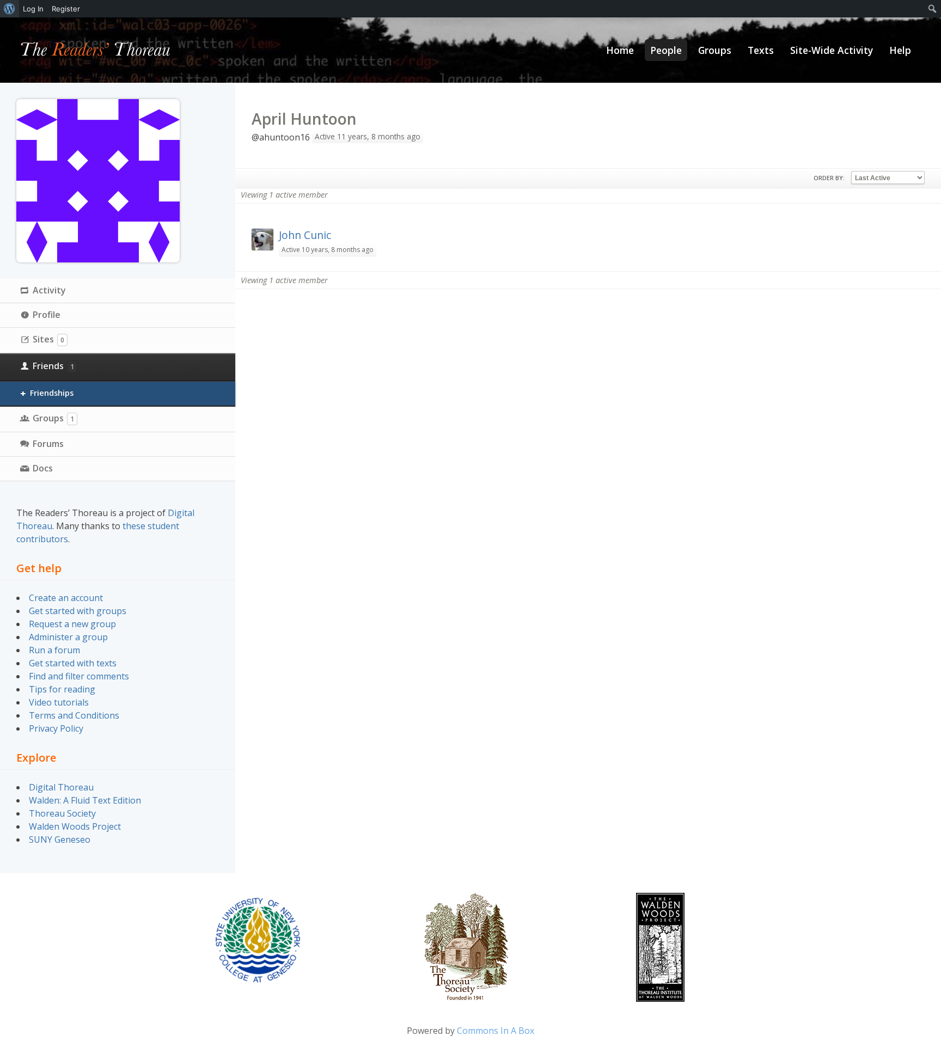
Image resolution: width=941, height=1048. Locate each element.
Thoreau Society (62, 813)
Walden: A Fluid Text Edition (85, 800)
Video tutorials (59, 702)
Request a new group (72, 624)
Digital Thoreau (61, 787)
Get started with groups (77, 611)
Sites (48, 339)
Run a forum (54, 650)
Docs (43, 468)
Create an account (66, 598)
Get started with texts (73, 663)
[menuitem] (9, 8)
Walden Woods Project (75, 826)
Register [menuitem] (66, 8)
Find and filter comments (79, 676)
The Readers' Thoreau (95, 50)
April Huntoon (304, 118)
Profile (46, 315)
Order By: (829, 178)
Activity (49, 290)
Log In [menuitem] (33, 8)
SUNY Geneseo (59, 839)
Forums (48, 444)
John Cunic (305, 235)
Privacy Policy (56, 728)
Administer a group (68, 637)
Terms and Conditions (74, 715)
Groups (53, 418)
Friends (53, 366)
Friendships (52, 393)
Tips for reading (62, 689)
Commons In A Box (495, 1031)
